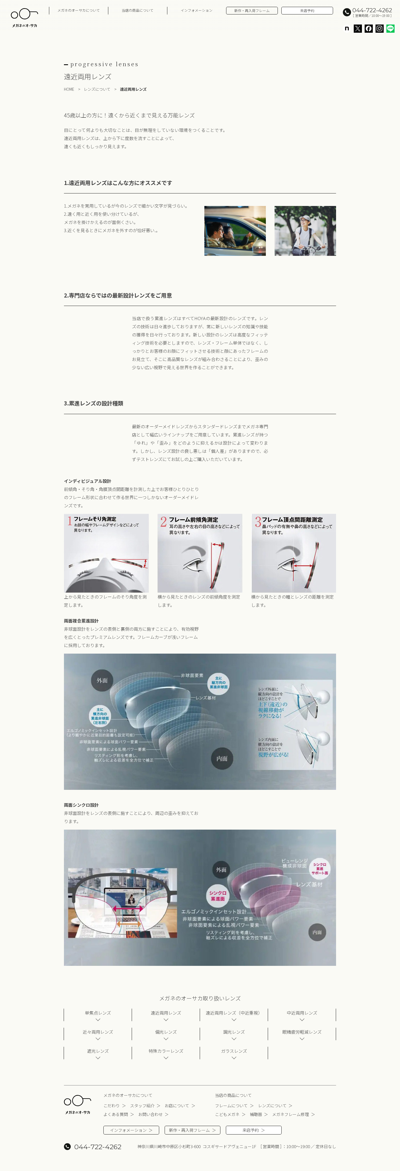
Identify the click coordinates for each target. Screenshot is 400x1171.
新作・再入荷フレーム (252, 10)
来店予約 (307, 10)
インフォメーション (197, 10)
